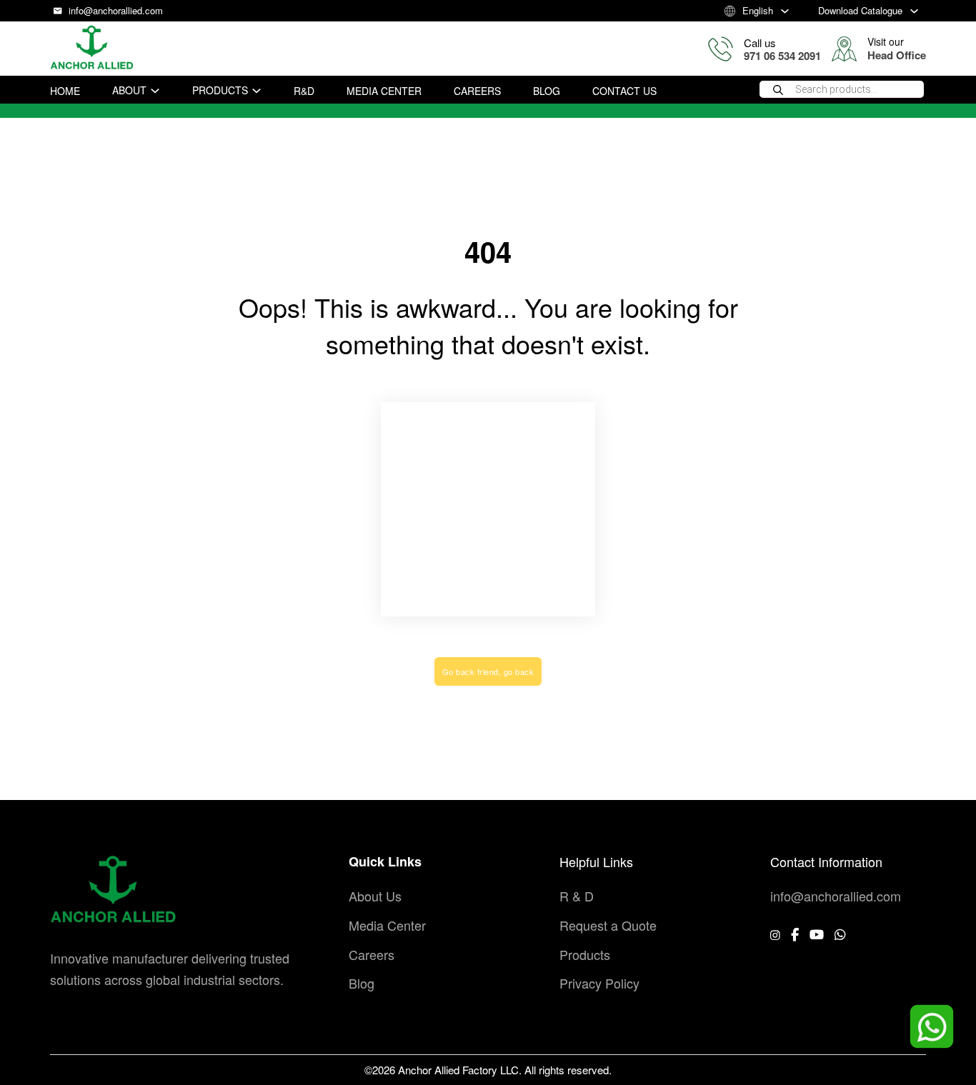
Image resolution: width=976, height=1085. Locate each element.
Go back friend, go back (488, 671)
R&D (304, 91)
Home (65, 91)
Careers (477, 91)
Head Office (896, 55)
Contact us (624, 91)
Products (220, 90)
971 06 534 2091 (782, 56)
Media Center (384, 91)
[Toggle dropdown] (785, 11)
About (129, 90)
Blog (546, 91)
